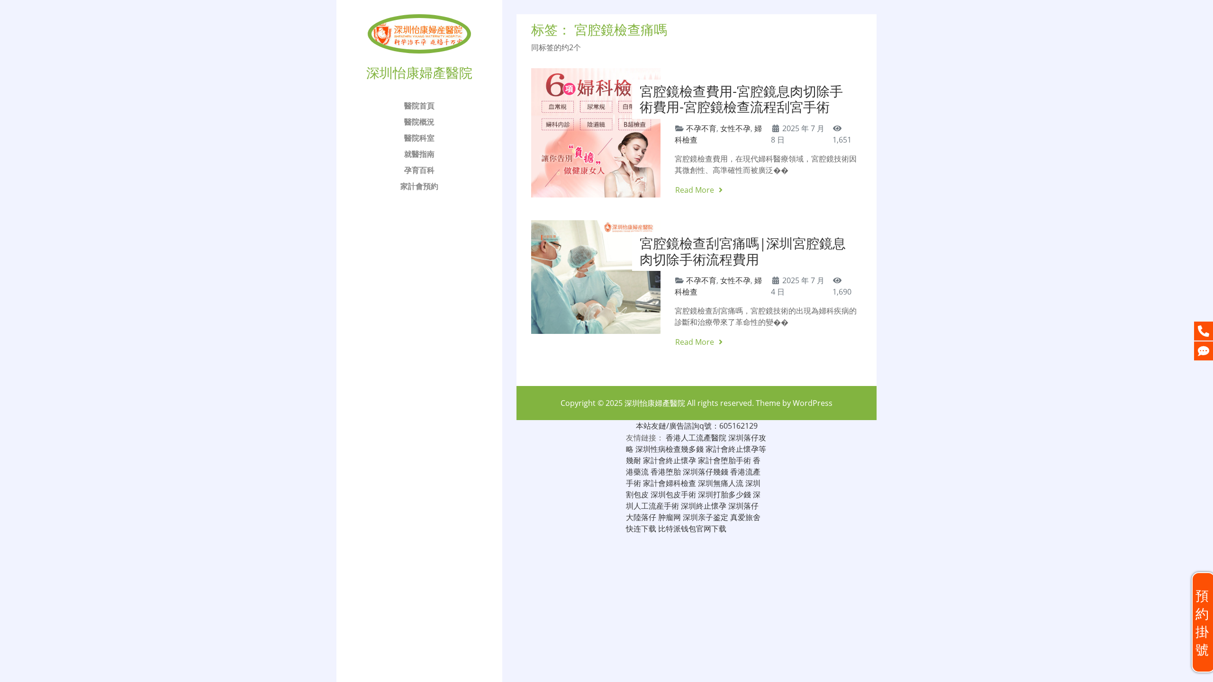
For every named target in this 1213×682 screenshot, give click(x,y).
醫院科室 (419, 138)
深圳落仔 (743, 506)
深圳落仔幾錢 (705, 472)
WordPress (813, 403)
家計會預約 (419, 186)
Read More (695, 190)
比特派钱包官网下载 (692, 528)
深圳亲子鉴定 (705, 517)
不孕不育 (701, 128)
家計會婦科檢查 (669, 483)
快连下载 (641, 528)
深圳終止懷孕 (703, 506)
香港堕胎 (666, 472)
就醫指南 (419, 154)
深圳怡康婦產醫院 (655, 403)
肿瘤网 (669, 517)
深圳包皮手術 (673, 494)
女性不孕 (735, 128)
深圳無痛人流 (720, 483)
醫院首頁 (419, 105)
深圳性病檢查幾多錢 (669, 449)
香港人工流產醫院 (696, 437)
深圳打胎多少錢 (724, 494)
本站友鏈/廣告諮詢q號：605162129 (697, 426)
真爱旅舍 (745, 517)
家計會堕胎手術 (724, 460)
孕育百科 (419, 170)
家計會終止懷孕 (669, 460)
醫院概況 (419, 122)
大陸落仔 (641, 517)
